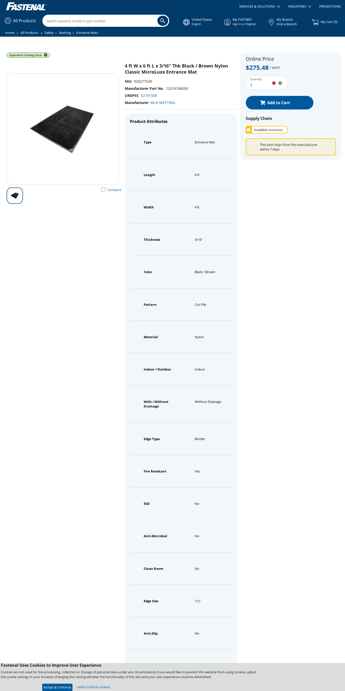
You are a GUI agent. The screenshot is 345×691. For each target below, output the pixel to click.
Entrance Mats (87, 32)
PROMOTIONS (330, 6)
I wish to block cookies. (94, 687)
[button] (259, 6)
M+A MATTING (163, 102)
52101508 (149, 95)
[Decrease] (274, 82)
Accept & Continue (57, 687)
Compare (114, 189)
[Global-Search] (162, 21)
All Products (29, 32)
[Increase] (280, 82)
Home (9, 32)
